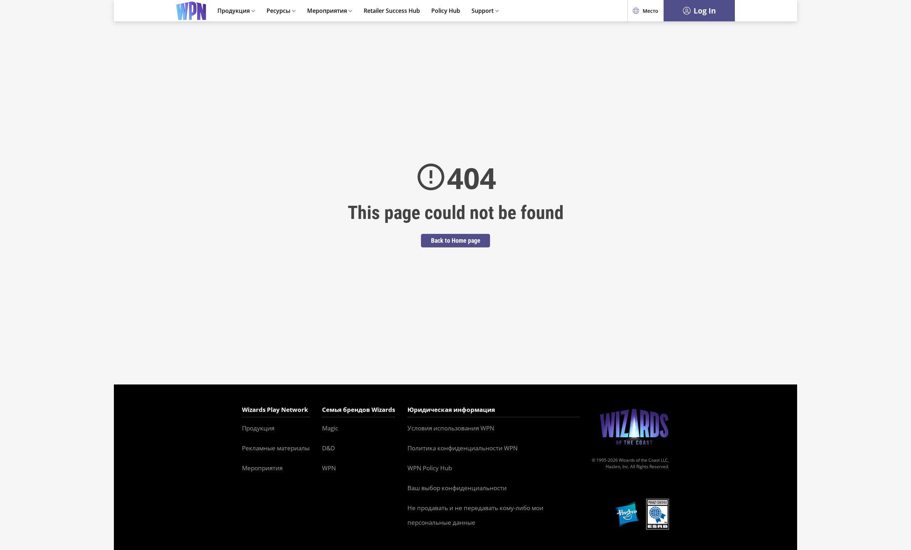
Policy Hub (445, 11)
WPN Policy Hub (429, 468)
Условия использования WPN (450, 428)
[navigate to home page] (191, 10)
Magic (330, 428)
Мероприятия (327, 11)
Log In (705, 11)
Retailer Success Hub (392, 11)
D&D (328, 448)
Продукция (234, 11)
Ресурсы (279, 11)
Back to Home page (455, 240)
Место (650, 10)
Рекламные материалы (276, 448)
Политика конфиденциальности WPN (462, 448)
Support (483, 11)
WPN (329, 468)
